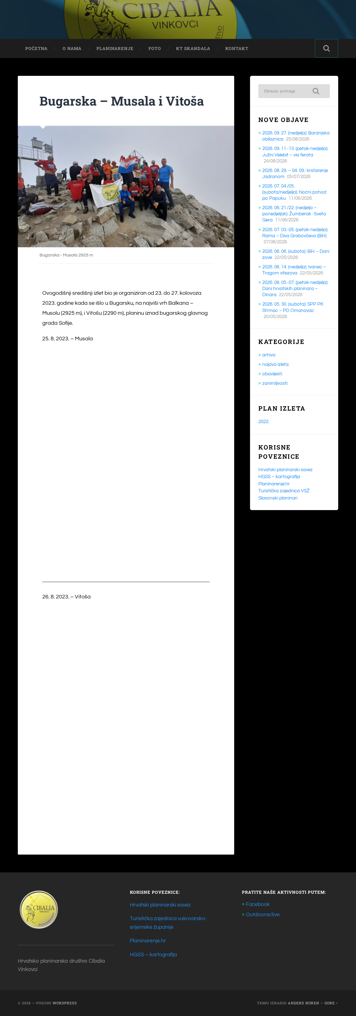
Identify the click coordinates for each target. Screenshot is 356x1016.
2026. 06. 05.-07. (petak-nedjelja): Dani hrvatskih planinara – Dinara (295, 288)
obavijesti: (272, 373)
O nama (72, 48)
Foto (155, 48)
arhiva (268, 355)
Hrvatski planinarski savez (285, 469)
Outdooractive (263, 914)
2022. (263, 421)
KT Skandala (193, 48)
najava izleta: (275, 364)
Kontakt (236, 48)
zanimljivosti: (275, 383)
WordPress (65, 1003)
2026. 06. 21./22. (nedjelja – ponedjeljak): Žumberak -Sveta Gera (294, 214)
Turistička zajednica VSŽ (284, 490)
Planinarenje (115, 48)
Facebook (258, 904)
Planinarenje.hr (274, 483)
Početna (36, 48)
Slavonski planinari (277, 498)
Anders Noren (303, 1003)
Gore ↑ (331, 1003)
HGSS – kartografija (279, 476)
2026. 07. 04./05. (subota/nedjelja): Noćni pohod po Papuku (294, 192)
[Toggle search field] (326, 48)
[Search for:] (294, 91)
